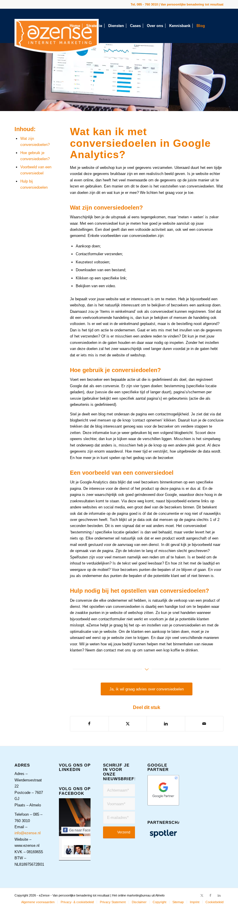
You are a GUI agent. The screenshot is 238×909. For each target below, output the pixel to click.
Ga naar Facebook (83, 830)
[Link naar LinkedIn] (219, 895)
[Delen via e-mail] (204, 723)
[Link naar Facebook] (210, 895)
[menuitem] (75, 26)
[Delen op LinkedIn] (166, 723)
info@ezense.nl (28, 833)
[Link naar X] (201, 895)
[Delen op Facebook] (89, 723)
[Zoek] (91, 60)
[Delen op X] (128, 723)
